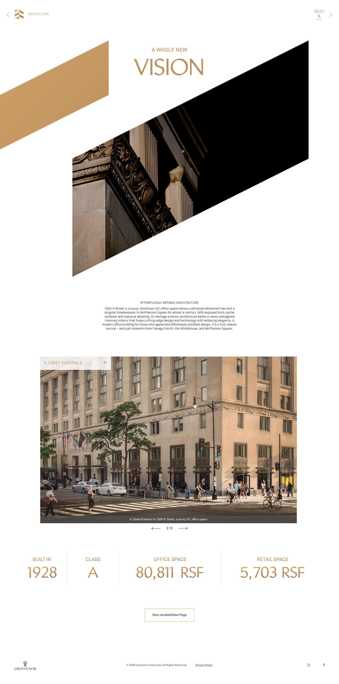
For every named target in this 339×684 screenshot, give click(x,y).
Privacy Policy (204, 665)
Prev (155, 528)
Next (183, 528)
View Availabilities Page (169, 615)
